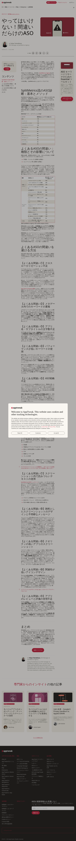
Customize (38, 433)
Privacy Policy (52, 426)
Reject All (20, 433)
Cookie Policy (45, 426)
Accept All (56, 433)
